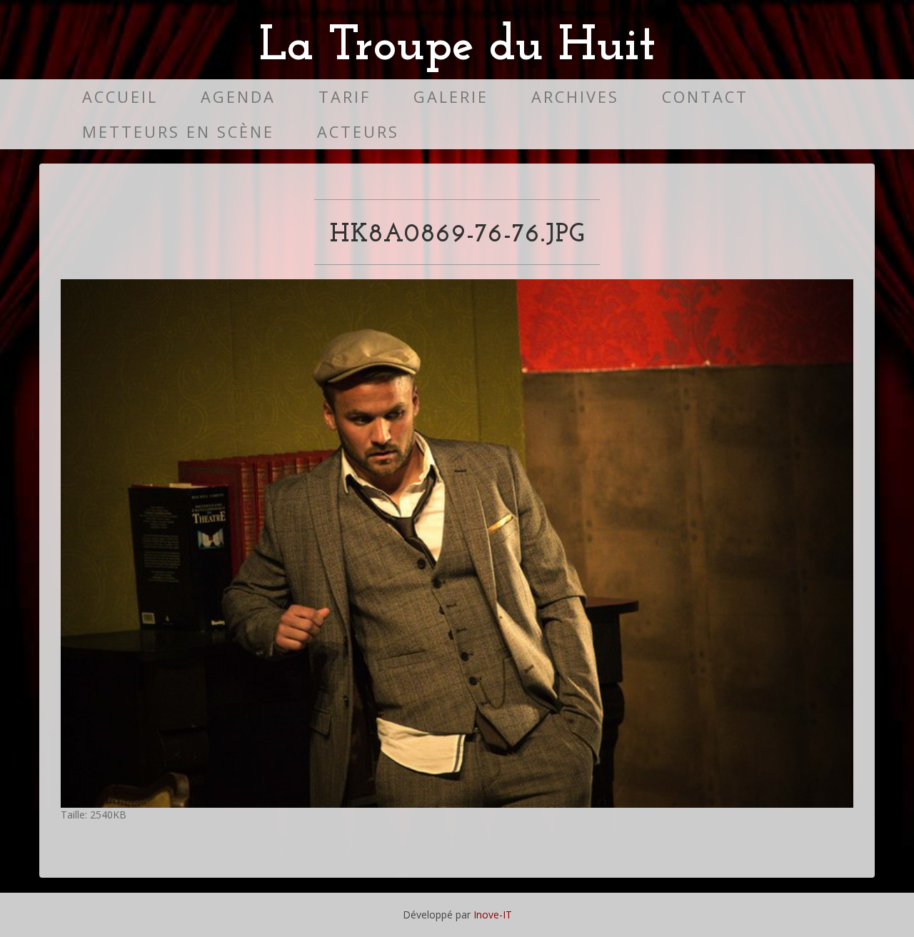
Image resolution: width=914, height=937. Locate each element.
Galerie (450, 96)
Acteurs (358, 131)
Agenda (238, 96)
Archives (575, 96)
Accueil (120, 96)
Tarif (344, 96)
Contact (705, 96)
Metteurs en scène (178, 131)
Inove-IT (492, 914)
